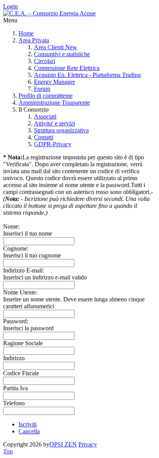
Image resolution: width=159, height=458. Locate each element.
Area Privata (34, 40)
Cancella (29, 431)
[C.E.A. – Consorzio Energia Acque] (49, 13)
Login (10, 6)
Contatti (43, 137)
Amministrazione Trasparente (54, 102)
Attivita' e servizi (54, 123)
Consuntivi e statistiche (62, 54)
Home (26, 33)
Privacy (87, 444)
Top (8, 451)
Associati (45, 116)
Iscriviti (28, 424)
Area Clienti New (55, 47)
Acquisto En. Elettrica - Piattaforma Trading (87, 75)
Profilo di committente (46, 95)
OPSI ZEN (63, 444)
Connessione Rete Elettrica (67, 68)
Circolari (44, 61)
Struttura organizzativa (61, 130)
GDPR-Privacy (52, 144)
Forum (42, 88)
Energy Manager (54, 82)
